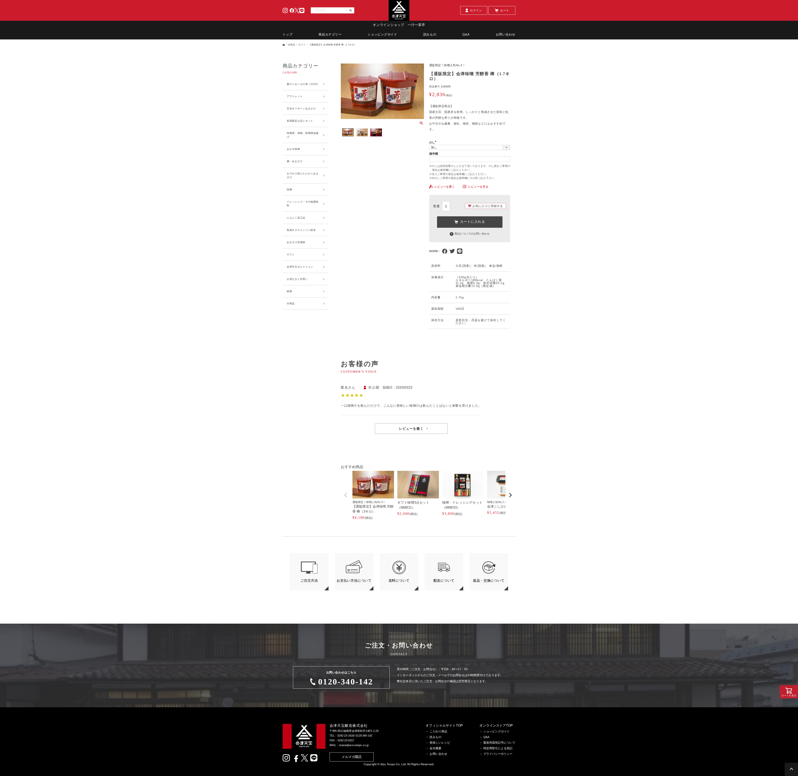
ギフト (301, 44)
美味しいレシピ (440, 742)
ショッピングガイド (382, 34)
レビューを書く (444, 186)
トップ (287, 34)
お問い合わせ (506, 34)
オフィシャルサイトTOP (444, 725)
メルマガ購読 (352, 757)
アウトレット (295, 96)
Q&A (465, 34)
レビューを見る (478, 186)
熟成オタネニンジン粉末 (301, 230)
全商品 (291, 44)
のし (433, 142)
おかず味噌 (293, 149)
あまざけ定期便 (296, 242)
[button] (346, 495)
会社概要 (435, 748)
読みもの (429, 34)
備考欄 (433, 153)
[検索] (349, 10)
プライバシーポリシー (497, 753)
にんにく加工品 (296, 217)
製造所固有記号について (499, 742)
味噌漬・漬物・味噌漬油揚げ (303, 135)
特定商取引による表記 (497, 748)
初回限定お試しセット (300, 120)
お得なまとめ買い (297, 279)
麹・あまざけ (295, 161)
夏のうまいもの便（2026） (303, 84)
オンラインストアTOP (496, 725)
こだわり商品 (438, 731)
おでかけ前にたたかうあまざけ (303, 175)
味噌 (289, 189)
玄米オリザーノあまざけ (301, 108)
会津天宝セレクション (300, 266)
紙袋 (289, 291)
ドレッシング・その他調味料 (303, 203)
